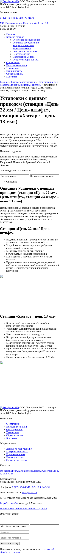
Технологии (12, 68)
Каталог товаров (15, 37)
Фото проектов (14, 429)
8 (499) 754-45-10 (9, 17)
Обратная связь (14, 73)
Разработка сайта (9, 503)
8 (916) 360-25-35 (41, 487)
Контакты (11, 76)
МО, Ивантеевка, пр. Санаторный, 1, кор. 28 (24, 23)
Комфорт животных (23, 45)
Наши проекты (14, 71)
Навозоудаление (21, 54)
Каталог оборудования (23, 82)
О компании (13, 62)
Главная (10, 34)
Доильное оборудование (26, 42)
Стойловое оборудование (26, 39)
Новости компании (16, 65)
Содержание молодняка (25, 51)
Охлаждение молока (23, 56)
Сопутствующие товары (26, 59)
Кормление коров (22, 48)
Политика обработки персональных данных (23, 508)
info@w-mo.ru (26, 17)
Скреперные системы (29, 84)
